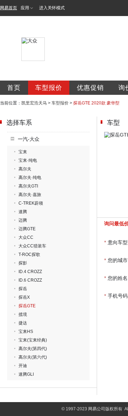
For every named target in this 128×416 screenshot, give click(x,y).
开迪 (22, 365)
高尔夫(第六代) (32, 357)
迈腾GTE (27, 228)
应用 (25, 7)
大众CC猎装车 (32, 245)
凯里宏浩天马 (34, 103)
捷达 (22, 322)
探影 (22, 263)
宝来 (22, 151)
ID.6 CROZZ (30, 280)
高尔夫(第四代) (32, 348)
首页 (14, 87)
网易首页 (8, 7)
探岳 (22, 288)
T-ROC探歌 (29, 254)
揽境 (22, 314)
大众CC (25, 237)
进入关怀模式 (52, 7)
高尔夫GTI (28, 186)
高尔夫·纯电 (29, 177)
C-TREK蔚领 (30, 203)
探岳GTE (27, 305)
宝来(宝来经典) (32, 340)
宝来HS (25, 331)
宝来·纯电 (27, 160)
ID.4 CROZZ (30, 271)
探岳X (24, 297)
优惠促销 (90, 87)
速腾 (22, 211)
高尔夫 (24, 168)
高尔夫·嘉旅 (29, 194)
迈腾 (22, 220)
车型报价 (48, 87)
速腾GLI (26, 374)
